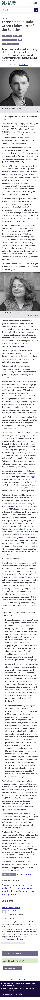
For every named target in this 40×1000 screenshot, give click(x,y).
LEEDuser (13, 980)
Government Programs (9, 40)
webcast (12, 174)
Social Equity (18, 36)
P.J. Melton (23, 65)
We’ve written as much (16, 506)
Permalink (21, 875)
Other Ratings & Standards (11, 44)
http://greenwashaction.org (12, 939)
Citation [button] (29, 875)
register (10, 943)
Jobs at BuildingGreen (24, 980)
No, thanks (18, 994)
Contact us (5, 980)
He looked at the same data (24, 529)
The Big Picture (7, 36)
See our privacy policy (7, 990)
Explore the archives (12, 968)
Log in (4, 943)
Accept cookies (7, 994)
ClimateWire (10, 695)
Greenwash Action (11, 907)
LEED (20, 40)
